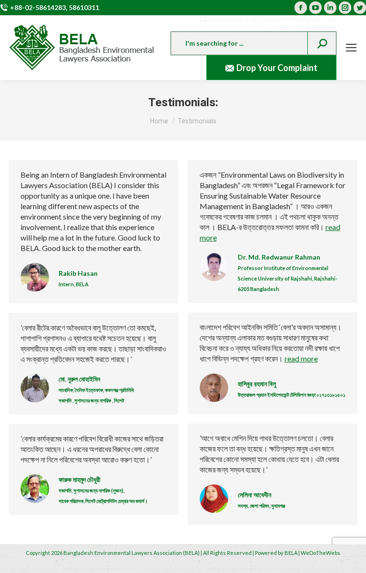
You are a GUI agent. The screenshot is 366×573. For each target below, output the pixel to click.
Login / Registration (306, 27)
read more (301, 358)
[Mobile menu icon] (351, 47)
